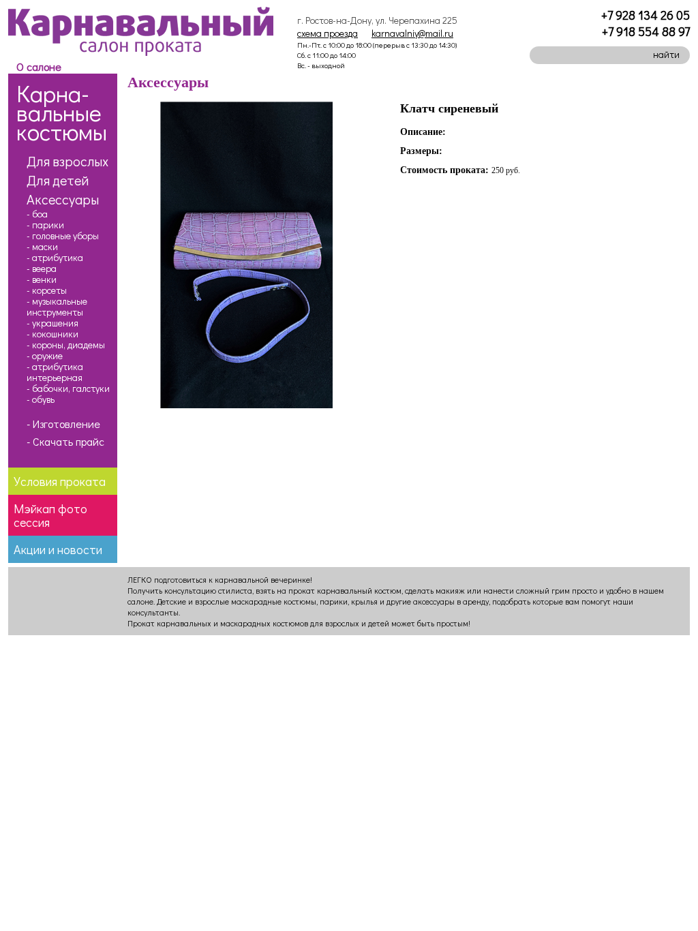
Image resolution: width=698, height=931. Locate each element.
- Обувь (41, 399)
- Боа (37, 214)
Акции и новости (58, 549)
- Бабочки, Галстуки (68, 388)
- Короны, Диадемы (66, 344)
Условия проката (60, 481)
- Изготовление (63, 423)
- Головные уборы (63, 235)
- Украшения (52, 323)
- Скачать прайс (65, 441)
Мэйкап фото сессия (50, 515)
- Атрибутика (55, 257)
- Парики (45, 224)
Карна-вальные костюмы (61, 112)
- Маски (42, 246)
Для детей (58, 180)
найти (666, 54)
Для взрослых (67, 161)
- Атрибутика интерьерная (55, 372)
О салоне (38, 66)
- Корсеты (47, 290)
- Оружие (45, 355)
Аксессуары (63, 199)
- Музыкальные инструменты (57, 307)
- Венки (42, 279)
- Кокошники (52, 334)
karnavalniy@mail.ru (412, 33)
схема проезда (327, 33)
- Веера (42, 268)
